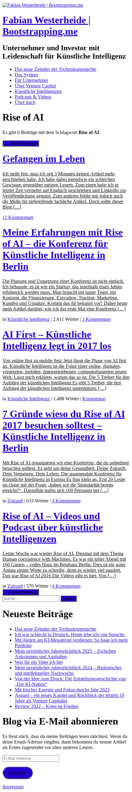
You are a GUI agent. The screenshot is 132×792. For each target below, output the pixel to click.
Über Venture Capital (35, 85)
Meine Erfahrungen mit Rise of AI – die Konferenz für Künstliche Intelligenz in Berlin (62, 249)
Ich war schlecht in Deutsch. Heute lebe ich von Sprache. (70, 634)
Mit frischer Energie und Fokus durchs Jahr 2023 (62, 689)
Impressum (13, 786)
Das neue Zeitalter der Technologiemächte (55, 69)
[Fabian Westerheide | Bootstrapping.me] (42, 5)
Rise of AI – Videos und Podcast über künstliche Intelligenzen (52, 527)
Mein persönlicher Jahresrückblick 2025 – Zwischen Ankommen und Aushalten (65, 653)
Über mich (25, 102)
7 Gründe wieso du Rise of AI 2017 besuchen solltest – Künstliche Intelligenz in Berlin (63, 430)
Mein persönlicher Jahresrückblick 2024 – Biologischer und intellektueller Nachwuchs (68, 670)
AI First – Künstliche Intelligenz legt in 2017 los (56, 340)
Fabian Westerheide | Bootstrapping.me (46, 25)
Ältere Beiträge (21, 143)
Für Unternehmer (31, 80)
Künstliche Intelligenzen (38, 91)
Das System (26, 74)
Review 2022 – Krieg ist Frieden (46, 706)
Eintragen (17, 773)
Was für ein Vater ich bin (39, 662)
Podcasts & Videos (33, 96)
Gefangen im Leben (43, 158)
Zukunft (15, 500)
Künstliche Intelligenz (28, 319)
